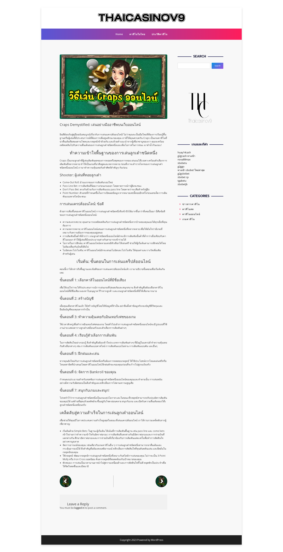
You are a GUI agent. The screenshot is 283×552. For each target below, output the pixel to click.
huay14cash (184, 152)
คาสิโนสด (188, 209)
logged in (79, 507)
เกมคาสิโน (188, 219)
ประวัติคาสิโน (159, 34)
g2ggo (181, 166)
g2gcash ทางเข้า (186, 156)
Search (218, 65)
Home (119, 34)
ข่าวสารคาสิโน (191, 204)
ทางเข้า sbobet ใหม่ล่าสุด (191, 170)
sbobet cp (183, 177)
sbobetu (182, 163)
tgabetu (182, 180)
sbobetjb (182, 184)
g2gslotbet (183, 173)
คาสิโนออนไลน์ (191, 214)
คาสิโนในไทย (137, 34)
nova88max (184, 159)
